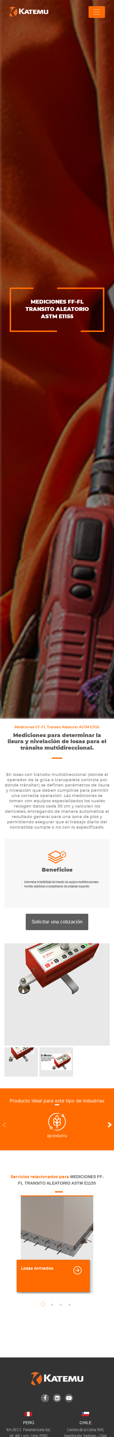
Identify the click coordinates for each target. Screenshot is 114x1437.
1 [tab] (35, 1143)
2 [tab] (44, 1143)
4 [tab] (61, 1143)
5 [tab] (70, 1143)
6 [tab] (79, 1143)
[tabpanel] (57, 1126)
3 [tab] (53, 1143)
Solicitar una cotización (57, 922)
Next (110, 1126)
